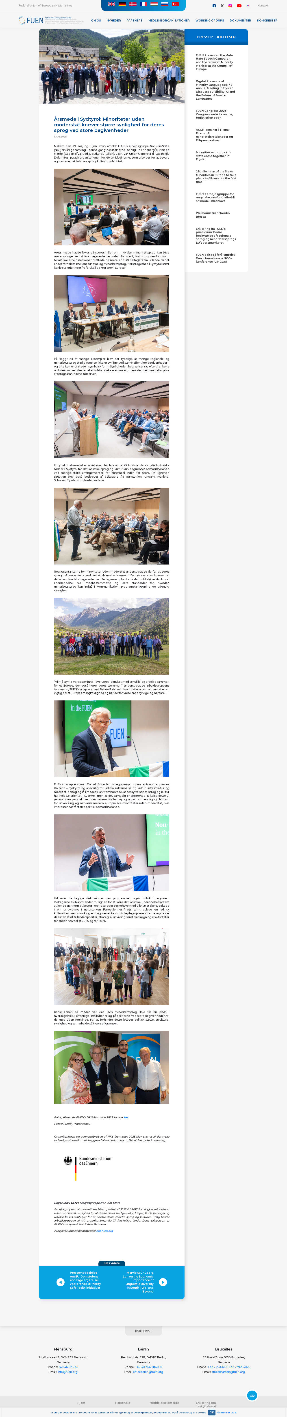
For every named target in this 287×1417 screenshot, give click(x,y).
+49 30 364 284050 (148, 1367)
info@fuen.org (68, 1372)
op (252, 1395)
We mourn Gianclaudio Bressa (213, 214)
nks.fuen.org (104, 1230)
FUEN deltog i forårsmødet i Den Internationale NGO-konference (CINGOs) (216, 258)
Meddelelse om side (164, 1402)
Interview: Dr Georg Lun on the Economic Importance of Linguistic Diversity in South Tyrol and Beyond (138, 1282)
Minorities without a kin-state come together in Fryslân (213, 156)
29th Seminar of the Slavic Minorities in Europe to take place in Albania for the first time (216, 177)
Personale (122, 1402)
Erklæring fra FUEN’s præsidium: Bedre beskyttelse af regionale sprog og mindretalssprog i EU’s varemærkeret (216, 235)
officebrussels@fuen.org (228, 1372)
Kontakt (263, 5)
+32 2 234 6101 (218, 1367)
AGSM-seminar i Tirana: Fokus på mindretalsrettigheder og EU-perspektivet (214, 135)
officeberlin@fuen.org (148, 1372)
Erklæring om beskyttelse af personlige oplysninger (206, 1406)
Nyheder (114, 20)
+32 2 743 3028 (239, 1367)
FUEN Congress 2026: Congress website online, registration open (214, 114)
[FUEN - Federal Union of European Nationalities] (51, 20)
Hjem (81, 1402)
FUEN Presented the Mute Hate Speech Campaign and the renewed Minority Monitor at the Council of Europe (214, 62)
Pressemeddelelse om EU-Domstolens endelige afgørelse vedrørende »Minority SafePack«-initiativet (85, 1280)
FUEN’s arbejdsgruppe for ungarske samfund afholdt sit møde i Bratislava (215, 197)
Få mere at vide (226, 1412)
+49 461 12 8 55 (68, 1367)
